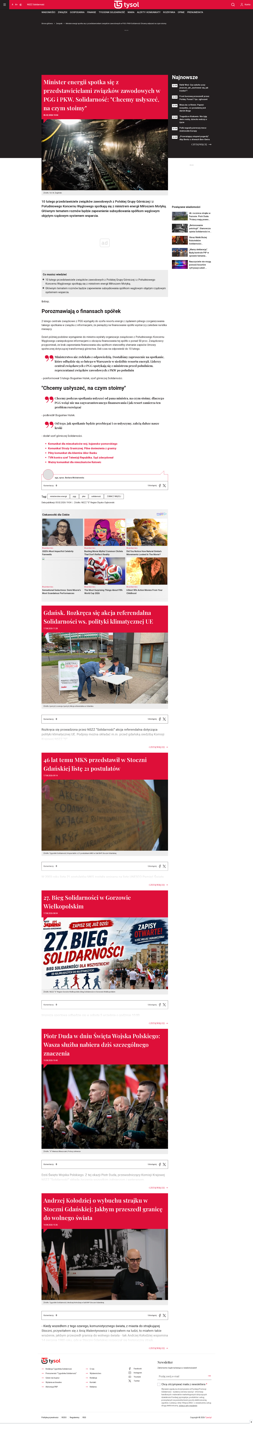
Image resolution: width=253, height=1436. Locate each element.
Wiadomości (48, 12)
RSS (84, 1417)
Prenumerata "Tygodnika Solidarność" (61, 1373)
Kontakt (93, 1382)
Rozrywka (169, 12)
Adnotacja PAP (52, 1386)
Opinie (181, 12)
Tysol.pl (208, 1417)
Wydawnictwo (95, 1373)
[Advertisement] (126, 51)
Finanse (91, 12)
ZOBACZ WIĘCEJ (114, 496)
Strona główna (47, 23)
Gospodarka (77, 12)
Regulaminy (74, 1417)
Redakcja (93, 1378)
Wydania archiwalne (54, 1382)
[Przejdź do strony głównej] (123, 4)
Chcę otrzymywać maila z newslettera (184, 1384)
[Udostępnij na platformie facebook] (159, 485)
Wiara (131, 12)
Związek (62, 12)
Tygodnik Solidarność (112, 12)
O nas (92, 1369)
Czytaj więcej (199, 144)
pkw (83, 496)
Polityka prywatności (50, 1417)
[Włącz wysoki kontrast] (21, 4)
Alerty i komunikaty (148, 12)
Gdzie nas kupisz (52, 1378)
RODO (64, 1417)
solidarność (96, 496)
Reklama (93, 1386)
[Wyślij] (209, 1376)
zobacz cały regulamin (188, 1405)
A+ (16, 4)
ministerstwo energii (58, 496)
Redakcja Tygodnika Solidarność (59, 1369)
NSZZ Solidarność (35, 4)
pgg (74, 496)
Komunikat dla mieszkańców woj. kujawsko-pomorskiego (82, 444)
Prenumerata (195, 12)
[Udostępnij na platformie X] (164, 485)
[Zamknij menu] (5, 4)
